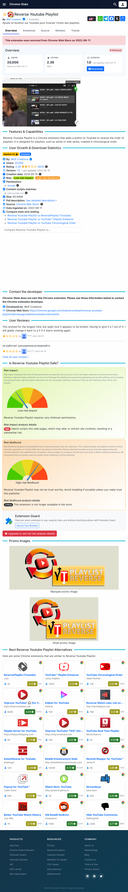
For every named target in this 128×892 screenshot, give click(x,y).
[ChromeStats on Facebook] (94, 876)
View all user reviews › (15, 356)
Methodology (91, 850)
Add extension (54, 869)
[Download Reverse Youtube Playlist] (104, 63)
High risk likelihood (47, 177)
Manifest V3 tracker (57, 859)
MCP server (16, 869)
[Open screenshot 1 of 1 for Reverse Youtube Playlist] (41, 101)
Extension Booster (19, 859)
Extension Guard (18, 855)
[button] (4, 4)
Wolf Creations (13, 19)
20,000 (19, 162)
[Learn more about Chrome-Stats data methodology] (41, 204)
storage (11, 185)
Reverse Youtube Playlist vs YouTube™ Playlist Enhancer (40, 219)
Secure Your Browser (27, 525)
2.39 (29, 166)
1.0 (18, 170)
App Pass (14, 845)
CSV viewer (53, 864)
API (11, 864)
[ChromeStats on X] (101, 876)
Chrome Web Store (27, 204)
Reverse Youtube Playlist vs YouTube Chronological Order (41, 222)
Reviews (60, 30)
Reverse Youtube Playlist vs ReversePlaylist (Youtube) (39, 215)
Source (45, 30)
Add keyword (53, 874)
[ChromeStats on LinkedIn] (87, 876)
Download (29, 30)
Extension (34, 19)
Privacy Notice (92, 869)
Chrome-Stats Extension (22, 850)
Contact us (90, 859)
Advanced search (56, 850)
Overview (11, 30)
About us (89, 845)
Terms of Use (91, 864)
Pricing (50, 845)
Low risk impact (23, 177)
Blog (87, 855)
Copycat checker (55, 855)
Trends (75, 30)
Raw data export (18, 874)
